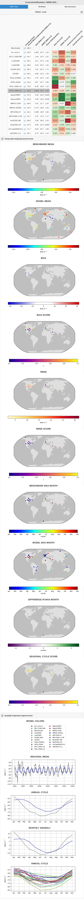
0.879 (68, 82)
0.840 (68, 108)
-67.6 (29, 125)
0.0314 (55, 86)
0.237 (55, 69)
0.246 (62, 108)
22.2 (42, 78)
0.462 (73, 82)
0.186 (62, 125)
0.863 (68, 52)
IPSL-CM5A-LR (16, 86)
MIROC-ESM (15, 103)
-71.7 (29, 129)
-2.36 (36, 120)
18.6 (42, 95)
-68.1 (29, 74)
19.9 (42, 112)
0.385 (73, 133)
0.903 (68, 99)
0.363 (73, 69)
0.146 (62, 91)
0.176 (55, 61)
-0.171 (36, 108)
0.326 (73, 52)
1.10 (47, 86)
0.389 (55, 129)
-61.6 (29, 82)
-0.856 (36, 91)
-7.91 (36, 69)
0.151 (62, 65)
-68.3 (29, 69)
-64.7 (29, 57)
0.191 (62, 116)
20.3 (42, 69)
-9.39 (36, 125)
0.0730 (61, 61)
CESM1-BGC (15, 69)
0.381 (55, 65)
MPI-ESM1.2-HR (15, 116)
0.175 (62, 82)
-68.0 (29, 65)
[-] (24, 48)
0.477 (55, 99)
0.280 (36, 112)
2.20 (47, 103)
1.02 (47, 91)
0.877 (68, 91)
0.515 (73, 99)
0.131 (62, 133)
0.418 (55, 57)
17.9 (42, 116)
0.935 (47, 95)
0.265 (55, 74)
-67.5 (29, 95)
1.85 (47, 112)
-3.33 (36, 99)
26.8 (42, 86)
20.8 (42, 120)
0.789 (68, 65)
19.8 (42, 108)
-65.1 (29, 78)
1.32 (47, 65)
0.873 (68, 125)
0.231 (55, 95)
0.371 (73, 57)
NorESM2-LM (15, 125)
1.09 (47, 129)
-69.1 (29, 61)
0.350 (73, 112)
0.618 (55, 82)
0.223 (55, 120)
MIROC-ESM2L (16, 108)
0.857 (68, 133)
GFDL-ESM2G (15, 78)
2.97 (36, 82)
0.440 (73, 116)
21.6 (42, 57)
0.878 (68, 57)
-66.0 (29, 120)
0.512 (55, 116)
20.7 (42, 129)
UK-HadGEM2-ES (15, 129)
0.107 (62, 112)
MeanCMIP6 (15, 99)
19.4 (42, 133)
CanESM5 (15, 65)
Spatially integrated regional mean (29, 716)
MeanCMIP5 (15, 95)
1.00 (47, 82)
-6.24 (36, 65)
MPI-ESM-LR (15, 112)
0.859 (47, 125)
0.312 (55, 52)
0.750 (68, 69)
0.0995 (61, 78)
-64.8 (29, 91)
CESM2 (15, 74)
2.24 (47, 120)
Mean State (14, 7)
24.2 (42, 52)
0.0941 (61, 57)
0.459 (73, 95)
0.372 (73, 125)
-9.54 (36, 129)
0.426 (55, 108)
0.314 (73, 86)
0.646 (68, 120)
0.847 (68, 78)
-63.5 (29, 52)
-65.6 (29, 103)
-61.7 (29, 116)
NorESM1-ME (15, 120)
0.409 (73, 78)
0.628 (47, 99)
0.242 (55, 125)
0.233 (62, 69)
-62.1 (29, 112)
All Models (42, 7)
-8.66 (36, 74)
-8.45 (36, 86)
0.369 (73, 129)
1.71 (47, 69)
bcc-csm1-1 (15, 52)
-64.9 (29, 99)
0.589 (55, 78)
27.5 (42, 61)
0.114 (62, 129)
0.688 (68, 112)
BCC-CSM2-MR (15, 57)
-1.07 (36, 116)
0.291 (73, 61)
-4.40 (36, 95)
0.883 (68, 95)
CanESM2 (15, 61)
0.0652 (61, 52)
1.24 (47, 52)
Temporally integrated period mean (29, 139)
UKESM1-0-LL (15, 133)
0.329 (73, 120)
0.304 (55, 91)
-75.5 (29, 86)
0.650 (68, 103)
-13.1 (36, 61)
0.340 (62, 99)
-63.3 (29, 108)
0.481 (36, 52)
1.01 (47, 57)
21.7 (42, 103)
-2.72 (36, 133)
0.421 (55, 133)
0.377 (73, 74)
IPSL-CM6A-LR (16, 91)
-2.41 (36, 103)
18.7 (42, 82)
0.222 (62, 74)
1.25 (47, 61)
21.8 (42, 74)
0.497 (55, 112)
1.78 (36, 78)
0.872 (68, 86)
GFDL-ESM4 (15, 82)
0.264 (55, 103)
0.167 (62, 103)
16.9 (42, 99)
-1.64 (36, 57)
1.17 (47, 116)
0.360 (62, 95)
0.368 (73, 65)
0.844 (68, 61)
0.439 (73, 108)
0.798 (68, 74)
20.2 (42, 65)
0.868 (68, 116)
